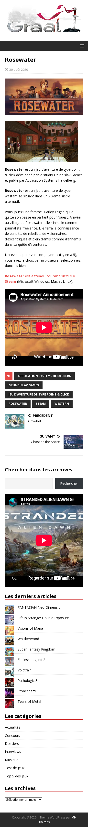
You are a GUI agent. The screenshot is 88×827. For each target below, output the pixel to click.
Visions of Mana (30, 628)
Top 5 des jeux (16, 776)
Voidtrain (25, 670)
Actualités (12, 727)
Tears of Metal (29, 701)
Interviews (13, 751)
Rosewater (18, 404)
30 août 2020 (18, 69)
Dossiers (12, 743)
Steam (41, 404)
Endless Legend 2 (31, 659)
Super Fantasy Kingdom (36, 649)
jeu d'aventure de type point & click (39, 394)
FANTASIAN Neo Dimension (40, 607)
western (62, 404)
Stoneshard (27, 691)
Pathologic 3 (27, 680)
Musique (11, 759)
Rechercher (69, 483)
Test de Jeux (14, 767)
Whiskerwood (28, 638)
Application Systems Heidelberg (44, 376)
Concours (12, 735)
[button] (81, 45)
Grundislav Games (24, 385)
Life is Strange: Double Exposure (43, 618)
